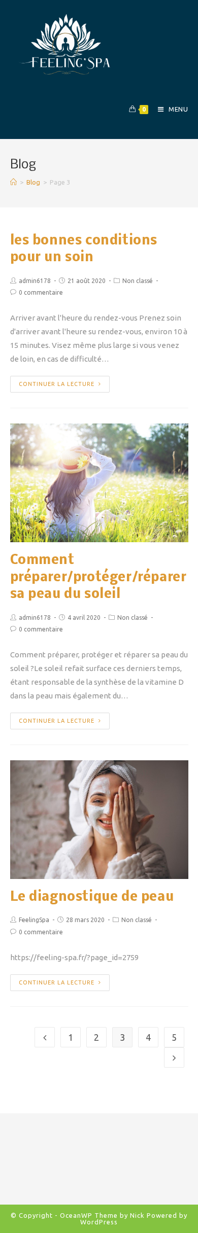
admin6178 (35, 280)
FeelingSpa (34, 920)
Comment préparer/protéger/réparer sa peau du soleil (98, 578)
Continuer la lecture (56, 384)
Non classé (137, 280)
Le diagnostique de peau (92, 897)
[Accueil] (13, 182)
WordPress (99, 1221)
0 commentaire (41, 292)
